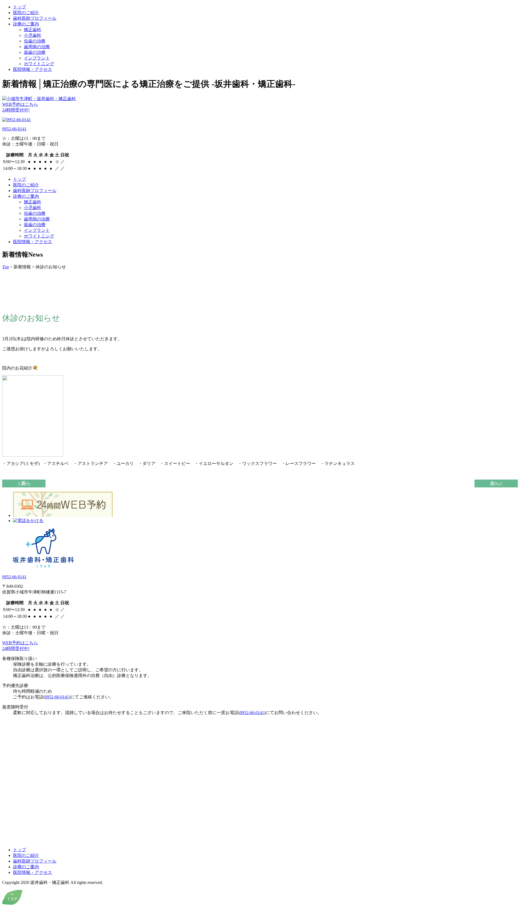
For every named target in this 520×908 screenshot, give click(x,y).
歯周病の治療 (37, 46)
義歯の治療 (35, 52)
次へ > (496, 483)
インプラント (37, 58)
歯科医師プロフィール (34, 18)
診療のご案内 (26, 24)
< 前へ (24, 483)
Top (5, 267)
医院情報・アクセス (32, 69)
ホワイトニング (39, 63)
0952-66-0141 (14, 129)
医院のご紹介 (26, 12)
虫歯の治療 (35, 41)
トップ (19, 7)
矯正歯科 (32, 29)
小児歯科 (32, 35)
